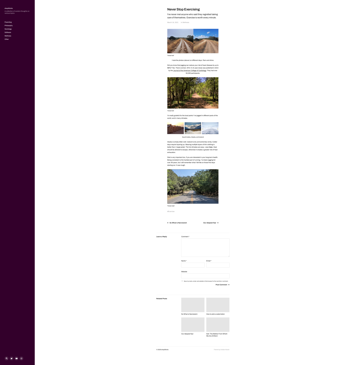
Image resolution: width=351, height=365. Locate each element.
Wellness (8, 36)
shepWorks (9, 8)
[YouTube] (16, 358)
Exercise (171, 211)
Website (184, 272)
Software (8, 32)
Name (184, 261)
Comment (185, 237)
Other (7, 39)
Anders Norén (224, 349)
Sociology (8, 29)
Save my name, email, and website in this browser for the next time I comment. (206, 281)
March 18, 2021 (172, 22)
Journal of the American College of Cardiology (189, 70)
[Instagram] (21, 358)
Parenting (8, 22)
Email (208, 261)
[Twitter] (12, 358)
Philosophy (9, 25)
